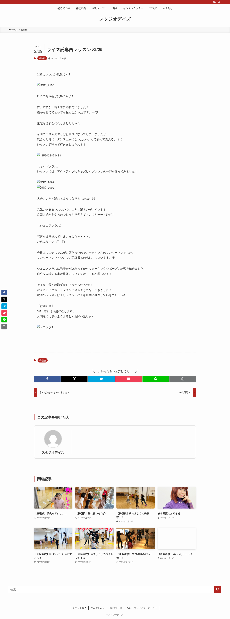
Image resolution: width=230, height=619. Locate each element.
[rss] (214, 2)
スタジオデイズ (115, 19)
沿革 (128, 607)
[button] (47, 379)
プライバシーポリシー (145, 607)
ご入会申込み (97, 607)
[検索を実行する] (217, 589)
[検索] (219, 2)
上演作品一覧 (115, 607)
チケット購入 (80, 607)
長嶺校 (42, 58)
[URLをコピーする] (182, 379)
